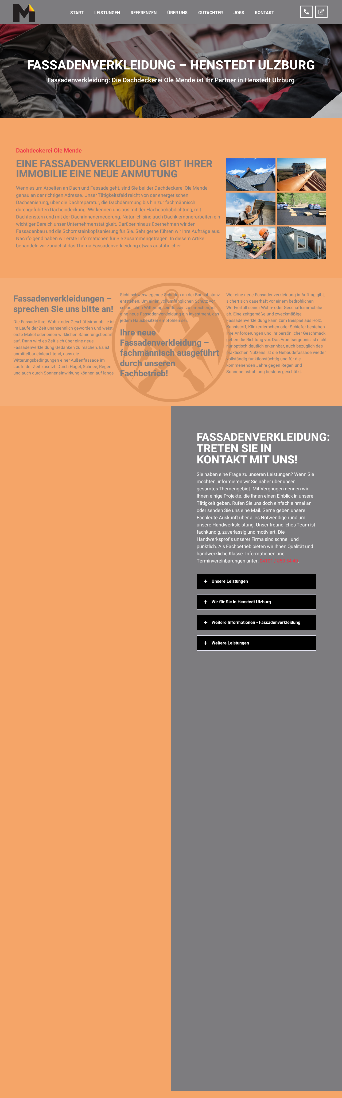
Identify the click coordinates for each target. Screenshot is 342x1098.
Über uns (177, 12)
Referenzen (144, 12)
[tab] (256, 581)
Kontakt (264, 12)
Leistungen (107, 12)
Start (77, 12)
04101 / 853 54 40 (279, 561)
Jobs (239, 12)
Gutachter (210, 12)
